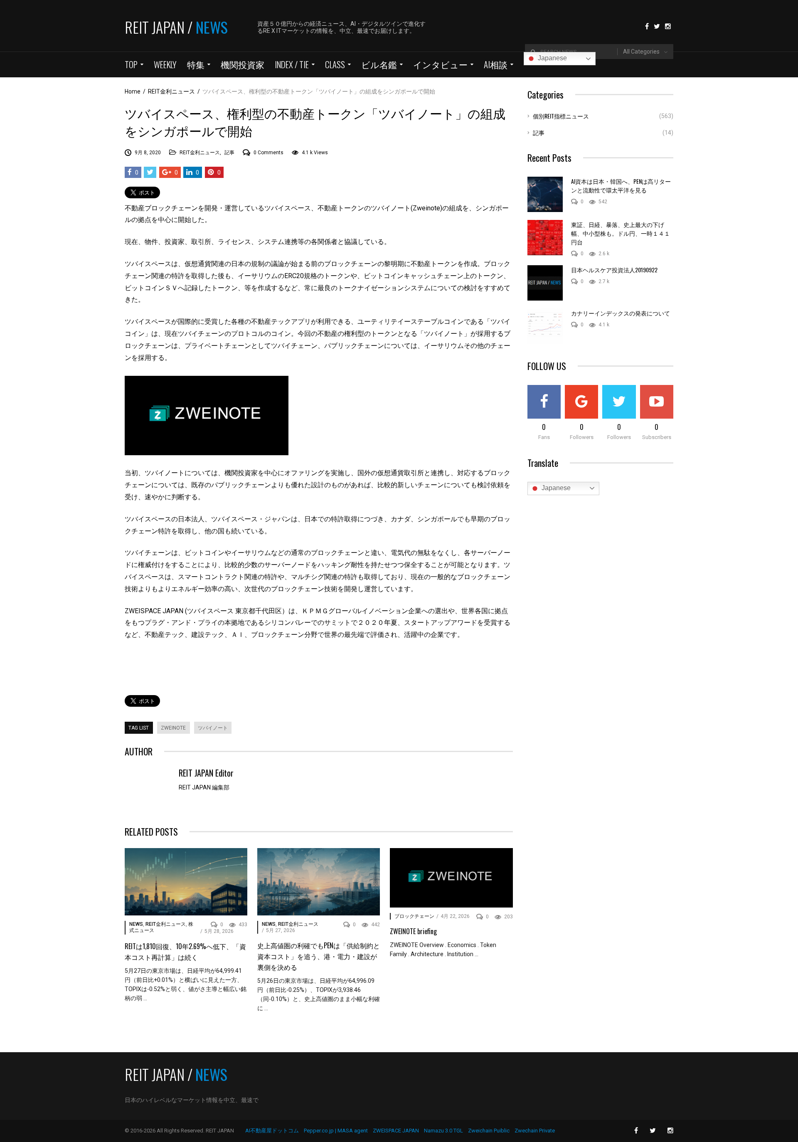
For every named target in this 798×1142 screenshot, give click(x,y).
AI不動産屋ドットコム (272, 1130)
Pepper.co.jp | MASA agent (336, 1130)
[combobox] (645, 51)
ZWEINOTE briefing (413, 931)
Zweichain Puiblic (489, 1130)
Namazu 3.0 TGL (443, 1130)
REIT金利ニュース (200, 152)
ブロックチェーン (414, 916)
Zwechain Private (535, 1130)
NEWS (136, 924)
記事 (229, 152)
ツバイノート (213, 728)
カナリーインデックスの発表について (620, 312)
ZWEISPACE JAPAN (396, 1130)
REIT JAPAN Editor (206, 773)
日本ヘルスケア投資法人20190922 (614, 269)
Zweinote (173, 728)
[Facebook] (647, 26)
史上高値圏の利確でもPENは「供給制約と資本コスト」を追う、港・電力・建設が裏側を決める (318, 956)
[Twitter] (657, 26)
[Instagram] (668, 26)
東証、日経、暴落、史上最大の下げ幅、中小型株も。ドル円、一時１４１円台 (620, 233)
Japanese (551, 58)
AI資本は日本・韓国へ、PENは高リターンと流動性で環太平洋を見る (621, 185)
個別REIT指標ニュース (561, 115)
